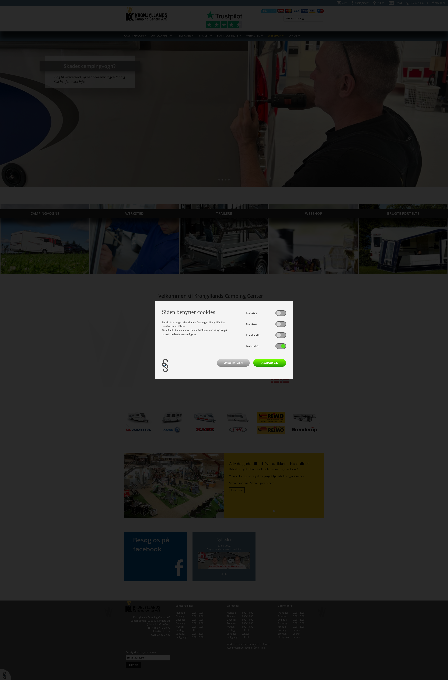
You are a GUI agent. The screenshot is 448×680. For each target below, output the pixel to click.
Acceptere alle (269, 362)
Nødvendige (252, 346)
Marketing (251, 313)
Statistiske (251, 324)
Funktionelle (253, 335)
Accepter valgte (233, 362)
